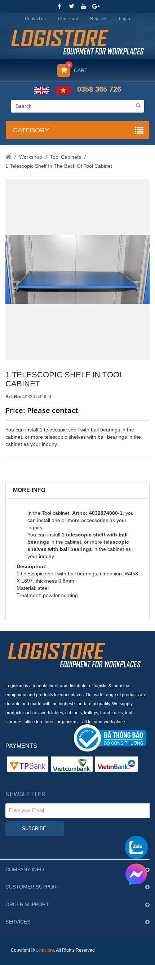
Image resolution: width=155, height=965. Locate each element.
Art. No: (13, 396)
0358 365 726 (99, 89)
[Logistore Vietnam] (77, 41)
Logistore (45, 950)
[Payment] (71, 763)
